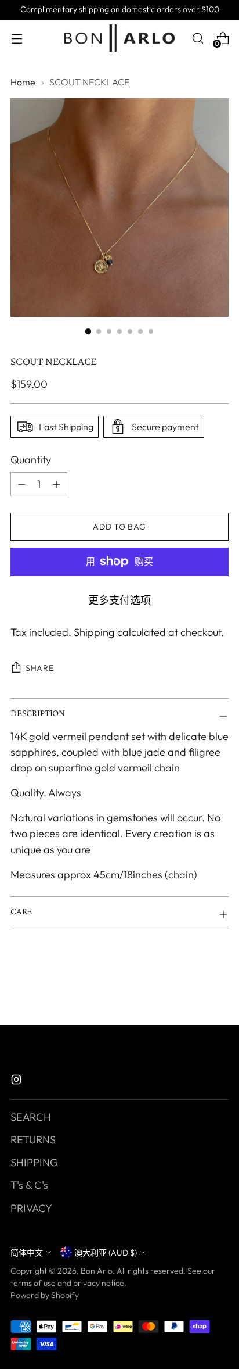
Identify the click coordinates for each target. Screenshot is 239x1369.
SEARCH (30, 1117)
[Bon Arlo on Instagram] (17, 1081)
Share (40, 668)
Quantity (30, 459)
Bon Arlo (97, 1271)
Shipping (94, 632)
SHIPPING (34, 1162)
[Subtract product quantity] (56, 484)
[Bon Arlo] (119, 38)
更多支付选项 (119, 600)
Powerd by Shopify (44, 1295)
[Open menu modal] (16, 38)
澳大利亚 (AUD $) (105, 1253)
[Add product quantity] (21, 484)
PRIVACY (31, 1208)
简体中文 (26, 1253)
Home (22, 82)
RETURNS (33, 1139)
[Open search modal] (197, 38)
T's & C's (29, 1185)
